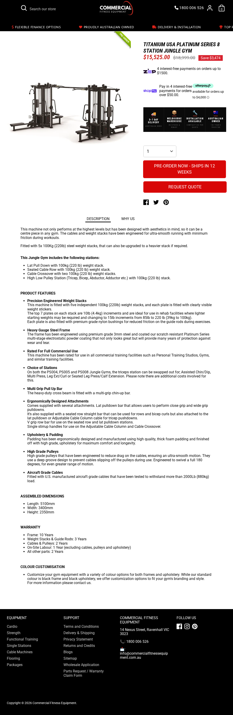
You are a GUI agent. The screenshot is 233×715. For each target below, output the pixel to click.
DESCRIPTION (98, 219)
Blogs (68, 652)
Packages (15, 665)
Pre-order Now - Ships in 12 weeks (184, 169)
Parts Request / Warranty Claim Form (83, 673)
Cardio (12, 626)
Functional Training (22, 639)
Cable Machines (20, 652)
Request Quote (185, 187)
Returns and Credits (79, 645)
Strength (13, 633)
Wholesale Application (81, 665)
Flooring (13, 658)
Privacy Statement (78, 639)
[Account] (209, 8)
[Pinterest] (195, 626)
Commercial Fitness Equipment (54, 703)
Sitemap (70, 658)
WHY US (128, 219)
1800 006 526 (191, 8)
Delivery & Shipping (79, 633)
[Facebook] (179, 626)
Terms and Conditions (81, 626)
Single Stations (19, 645)
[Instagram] (187, 626)
